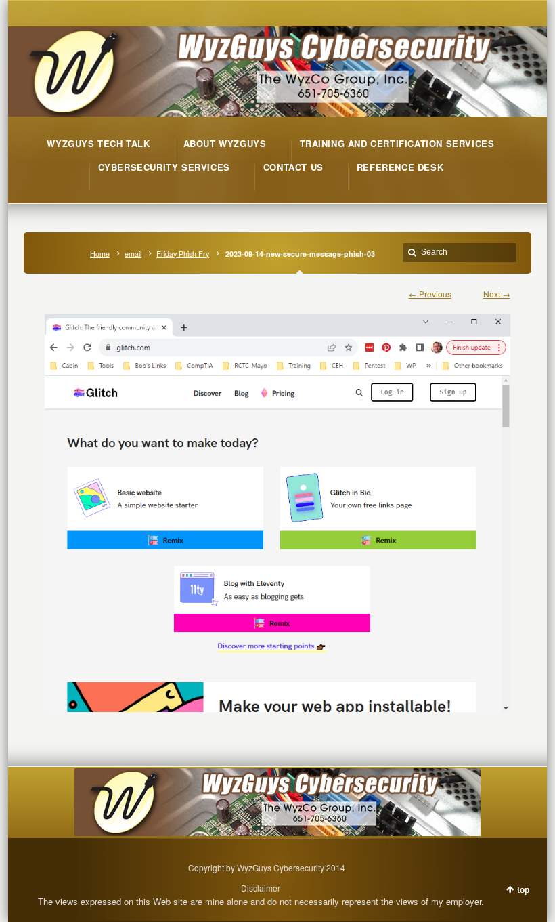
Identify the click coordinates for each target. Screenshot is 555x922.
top (523, 889)
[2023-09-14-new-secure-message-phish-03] (277, 506)
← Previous (430, 293)
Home (100, 254)
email (133, 254)
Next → (496, 293)
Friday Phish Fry (182, 254)
